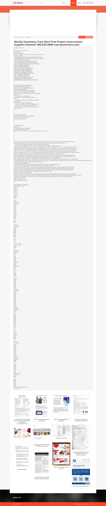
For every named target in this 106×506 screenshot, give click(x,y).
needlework (27, 37)
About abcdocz (77, 504)
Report (82, 37)
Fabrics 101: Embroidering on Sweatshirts (41, 420)
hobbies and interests (18, 37)
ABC (18, 2)
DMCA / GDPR (85, 504)
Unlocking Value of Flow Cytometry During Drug (81, 420)
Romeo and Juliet (22, 469)
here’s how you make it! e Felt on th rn (61, 468)
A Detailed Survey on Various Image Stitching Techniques (41, 478)
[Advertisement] (53, 23)
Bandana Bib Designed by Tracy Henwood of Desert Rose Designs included (81, 453)
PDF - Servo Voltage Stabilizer (81, 486)
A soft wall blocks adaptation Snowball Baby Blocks (42, 445)
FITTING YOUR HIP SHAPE (61, 438)
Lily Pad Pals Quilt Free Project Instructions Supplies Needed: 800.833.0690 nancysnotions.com (22, 421)
